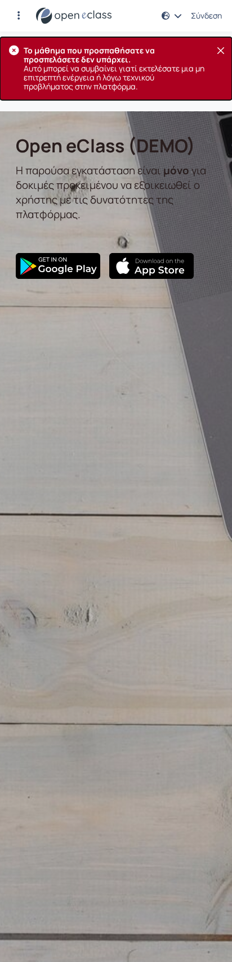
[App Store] (151, 266)
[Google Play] (58, 266)
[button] (18, 15)
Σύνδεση (206, 15)
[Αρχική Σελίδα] (74, 15)
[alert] (116, 68)
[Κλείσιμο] (220, 50)
